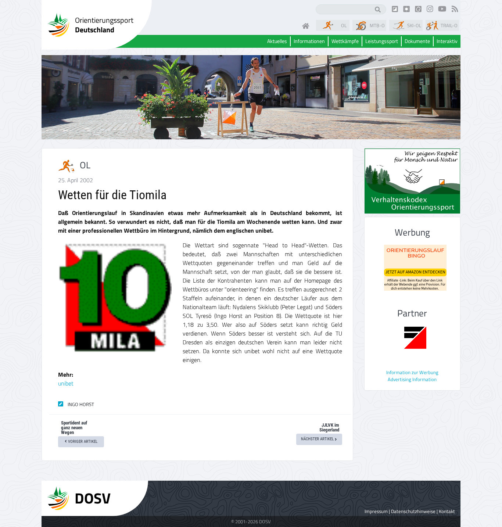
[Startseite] (307, 25)
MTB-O (377, 25)
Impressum (376, 511)
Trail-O (449, 25)
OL (344, 25)
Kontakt (447, 511)
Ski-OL (414, 25)
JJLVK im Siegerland (329, 427)
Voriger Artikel (82, 441)
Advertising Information (412, 379)
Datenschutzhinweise (413, 511)
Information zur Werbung (412, 372)
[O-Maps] (418, 8)
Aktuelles (277, 41)
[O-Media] (406, 8)
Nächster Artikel (318, 439)
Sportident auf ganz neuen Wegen (74, 427)
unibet (65, 383)
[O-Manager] (395, 8)
